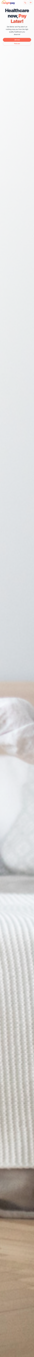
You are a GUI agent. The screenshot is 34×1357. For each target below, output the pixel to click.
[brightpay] (8, 2)
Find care (17, 43)
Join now (17, 40)
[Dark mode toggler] (25, 2)
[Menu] (31, 2)
